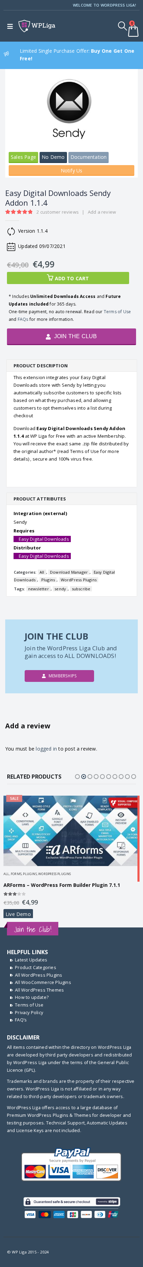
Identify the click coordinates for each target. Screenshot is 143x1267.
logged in (46, 748)
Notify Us (72, 170)
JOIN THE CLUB (75, 336)
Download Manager (69, 572)
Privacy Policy (29, 1013)
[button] (77, 776)
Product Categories (35, 967)
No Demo (53, 157)
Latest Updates (31, 960)
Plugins (48, 579)
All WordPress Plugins (38, 975)
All (42, 572)
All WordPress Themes (39, 990)
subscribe (81, 588)
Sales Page (23, 157)
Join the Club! (32, 929)
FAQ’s (21, 1020)
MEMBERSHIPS (62, 675)
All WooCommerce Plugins (43, 982)
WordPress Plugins (78, 579)
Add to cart (72, 278)
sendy (60, 588)
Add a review (102, 212)
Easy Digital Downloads (44, 539)
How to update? (32, 997)
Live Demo (18, 914)
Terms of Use (117, 312)
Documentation (88, 157)
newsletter (38, 588)
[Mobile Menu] (11, 26)
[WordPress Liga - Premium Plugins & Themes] (37, 26)
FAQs (23, 319)
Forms (16, 874)
